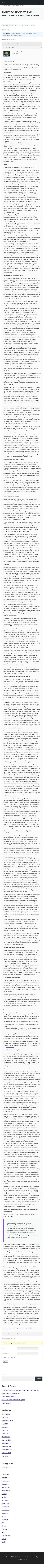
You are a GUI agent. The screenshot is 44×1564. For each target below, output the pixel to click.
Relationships (6, 1535)
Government (6, 1503)
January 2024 (6, 1443)
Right (7, 30)
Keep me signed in (9, 1357)
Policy (3, 1532)
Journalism (5, 1513)
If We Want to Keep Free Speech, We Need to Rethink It (20, 1390)
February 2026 (6, 1414)
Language (5, 1519)
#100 (40, 47)
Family (4, 1497)
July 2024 (5, 1424)
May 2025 (5, 1417)
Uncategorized (6, 1467)
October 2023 (6, 1453)
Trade (4, 1542)
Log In (5, 1361)
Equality (4, 1494)
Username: (6, 1349)
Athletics (4, 1478)
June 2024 (5, 1427)
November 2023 (7, 1450)
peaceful (29, 130)
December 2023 (7, 1446)
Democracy (5, 1481)
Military (4, 1529)
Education (5, 1484)
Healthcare (5, 1507)
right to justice (10, 1047)
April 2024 (5, 1433)
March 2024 (6, 1437)
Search (4, 1375)
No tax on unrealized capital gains (13, 1400)
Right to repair (6, 1403)
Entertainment (6, 1487)
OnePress (28, 1557)
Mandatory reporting (9, 1396)
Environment (6, 1490)
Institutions (5, 1510)
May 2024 (5, 1430)
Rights (15, 25)
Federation (5, 1500)
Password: (5, 1353)
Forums (11, 25)
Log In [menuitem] (3, 2)
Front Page (5, 25)
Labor (3, 1516)
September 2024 (7, 1421)
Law (3, 1523)
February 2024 (6, 1440)
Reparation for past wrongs (11, 1393)
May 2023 (5, 1456)
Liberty (4, 1526)
